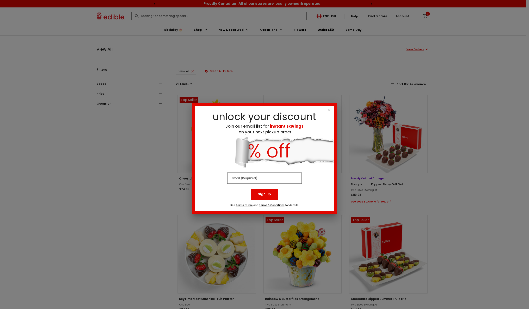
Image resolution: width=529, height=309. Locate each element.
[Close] (328, 109)
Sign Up (264, 194)
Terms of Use (244, 205)
